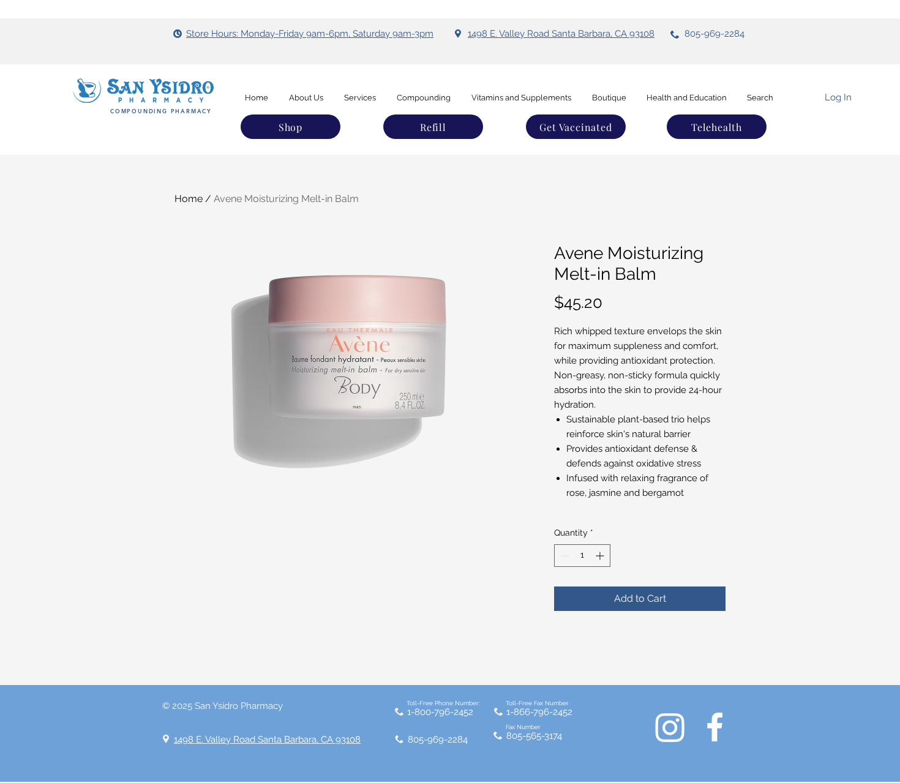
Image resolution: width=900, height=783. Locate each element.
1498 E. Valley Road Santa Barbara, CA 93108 (561, 33)
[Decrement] (563, 555)
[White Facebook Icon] (715, 727)
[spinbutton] (582, 555)
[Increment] (601, 555)
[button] (717, 126)
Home (188, 198)
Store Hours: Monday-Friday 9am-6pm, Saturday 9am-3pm (309, 33)
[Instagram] (670, 727)
